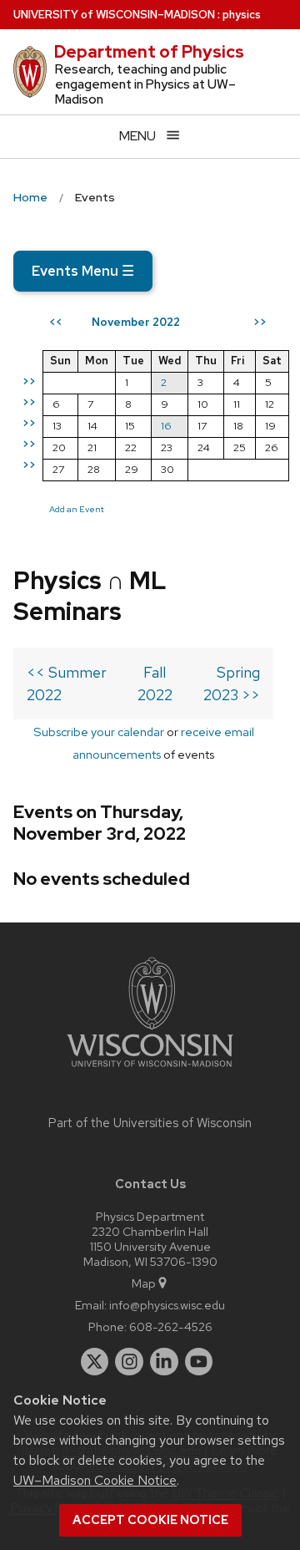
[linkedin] (164, 1362)
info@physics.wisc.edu (167, 1305)
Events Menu (83, 271)
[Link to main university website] (150, 1070)
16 (166, 426)
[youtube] (199, 1362)
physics (241, 15)
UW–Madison (114, 15)
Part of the (150, 1123)
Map (144, 1283)
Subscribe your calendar (98, 731)
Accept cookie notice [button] (150, 1520)
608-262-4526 (170, 1326)
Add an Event (76, 509)
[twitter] (95, 1362)
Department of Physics (149, 52)
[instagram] (129, 1362)
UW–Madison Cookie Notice (95, 1480)
